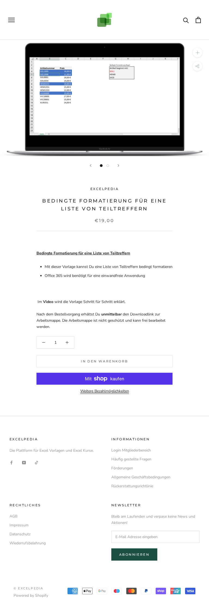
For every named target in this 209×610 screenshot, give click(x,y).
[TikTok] (36, 462)
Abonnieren (134, 554)
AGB (13, 516)
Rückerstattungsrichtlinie (132, 486)
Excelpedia (104, 189)
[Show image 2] (107, 165)
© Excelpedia (28, 588)
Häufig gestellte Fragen (131, 459)
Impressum (19, 525)
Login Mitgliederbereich (131, 450)
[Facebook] (11, 462)
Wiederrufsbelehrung (28, 543)
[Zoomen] (197, 52)
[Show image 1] (101, 165)
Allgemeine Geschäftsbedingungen (140, 477)
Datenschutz (20, 534)
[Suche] (186, 20)
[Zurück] (90, 165)
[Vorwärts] (118, 165)
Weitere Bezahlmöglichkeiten (104, 391)
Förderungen (122, 468)
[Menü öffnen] (11, 20)
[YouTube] (24, 462)
